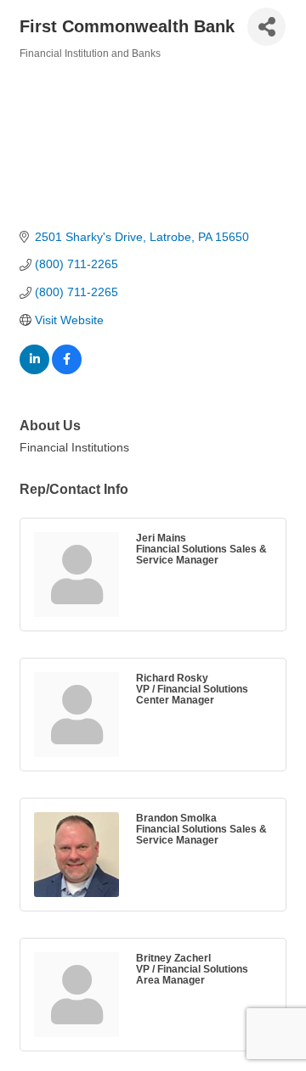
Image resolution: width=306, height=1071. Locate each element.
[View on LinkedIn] (34, 370)
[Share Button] (266, 27)
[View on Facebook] (67, 370)
